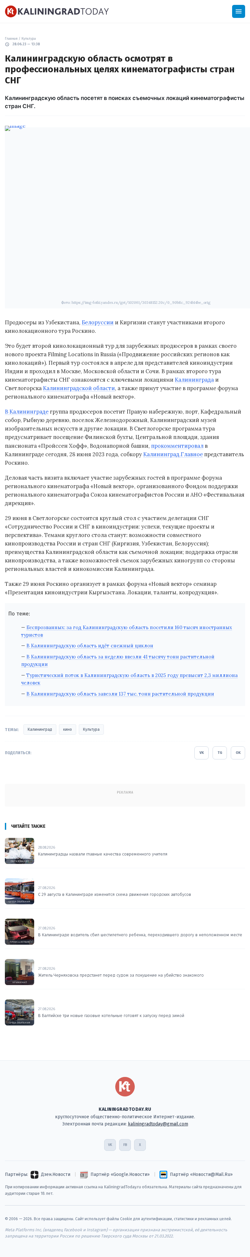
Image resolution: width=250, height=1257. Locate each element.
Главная (11, 38)
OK (238, 753)
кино (67, 729)
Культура (28, 38)
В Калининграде (27, 411)
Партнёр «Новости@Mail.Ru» (201, 1174)
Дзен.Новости (55, 1174)
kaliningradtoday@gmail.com (158, 1124)
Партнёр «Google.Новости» (120, 1174)
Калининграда (194, 379)
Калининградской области (79, 388)
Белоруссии (98, 322)
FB (125, 1145)
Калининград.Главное (173, 454)
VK (202, 753)
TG (219, 753)
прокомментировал (177, 446)
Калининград (40, 729)
